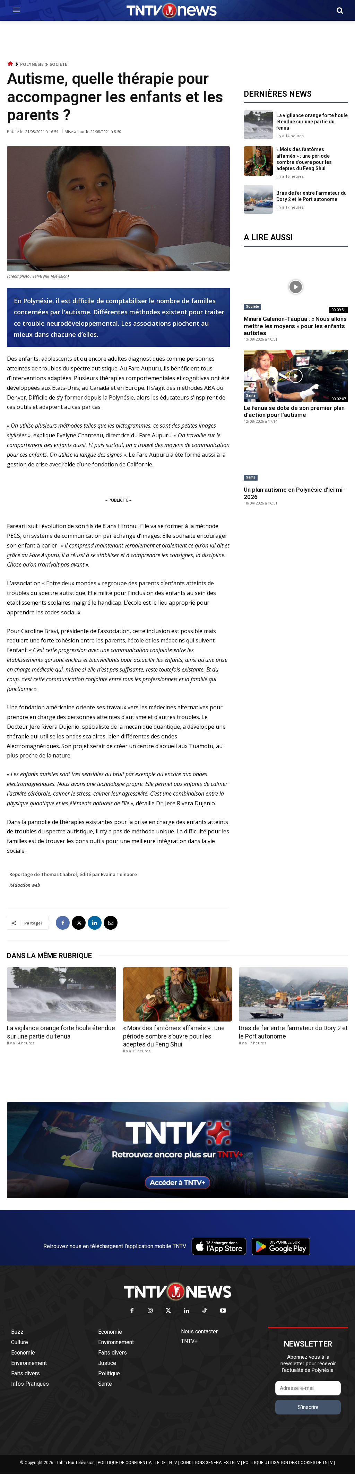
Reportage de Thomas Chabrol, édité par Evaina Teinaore (73, 874)
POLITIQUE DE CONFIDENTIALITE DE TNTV (137, 1462)
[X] (79, 923)
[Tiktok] (205, 1311)
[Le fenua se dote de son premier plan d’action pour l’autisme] (296, 376)
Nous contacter (199, 1331)
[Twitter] (168, 1311)
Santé (251, 395)
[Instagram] (150, 1311)
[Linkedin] (95, 923)
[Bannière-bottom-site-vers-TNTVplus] (177, 1196)
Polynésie (32, 64)
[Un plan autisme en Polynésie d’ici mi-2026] (296, 458)
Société (58, 64)
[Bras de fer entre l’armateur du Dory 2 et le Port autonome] (258, 199)
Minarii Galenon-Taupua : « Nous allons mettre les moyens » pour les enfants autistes (295, 325)
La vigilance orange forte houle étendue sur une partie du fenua (312, 122)
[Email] (111, 923)
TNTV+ (189, 1341)
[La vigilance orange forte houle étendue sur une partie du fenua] (258, 124)
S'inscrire (308, 1407)
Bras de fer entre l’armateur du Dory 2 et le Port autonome (311, 196)
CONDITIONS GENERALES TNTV (210, 1462)
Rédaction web (24, 885)
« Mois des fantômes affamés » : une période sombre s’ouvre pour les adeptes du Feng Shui (174, 1036)
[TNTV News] (177, 1291)
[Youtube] (223, 1311)
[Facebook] (63, 923)
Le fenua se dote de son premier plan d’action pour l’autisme (294, 411)
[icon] (10, 64)
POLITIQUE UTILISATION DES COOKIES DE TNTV (288, 1462)
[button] (339, 10)
